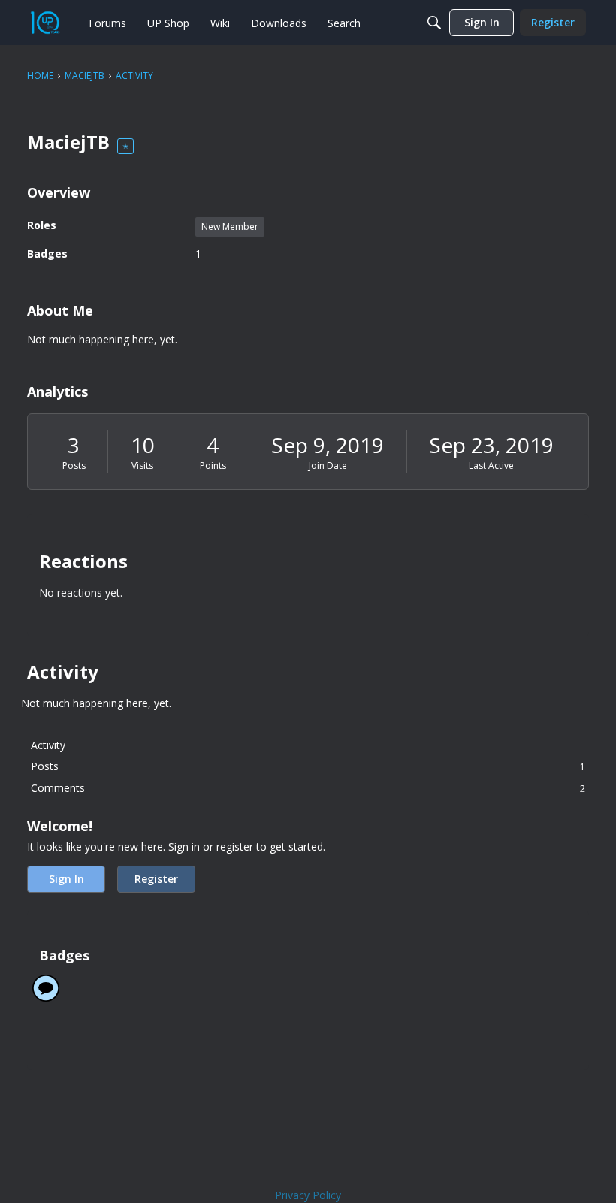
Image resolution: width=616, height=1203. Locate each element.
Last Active (491, 465)
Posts (74, 465)
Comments (308, 788)
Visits (142, 465)
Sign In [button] (66, 879)
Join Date (328, 465)
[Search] (434, 22)
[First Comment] (46, 988)
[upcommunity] (45, 23)
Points (213, 465)
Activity (48, 745)
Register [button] (156, 879)
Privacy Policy (308, 1195)
